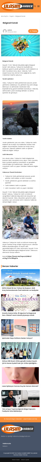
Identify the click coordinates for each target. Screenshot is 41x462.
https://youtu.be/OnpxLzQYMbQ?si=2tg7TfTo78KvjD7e (17, 257)
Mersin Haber (16, 459)
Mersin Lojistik (25, 459)
